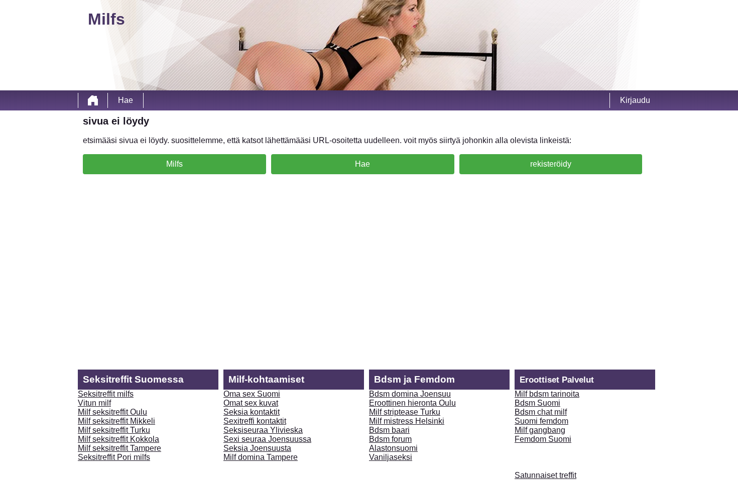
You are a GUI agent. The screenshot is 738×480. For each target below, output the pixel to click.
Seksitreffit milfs (106, 394)
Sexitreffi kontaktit (254, 421)
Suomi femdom (541, 421)
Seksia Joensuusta (257, 448)
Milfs (174, 164)
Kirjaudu (635, 100)
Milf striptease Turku (404, 412)
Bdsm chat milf (541, 412)
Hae (125, 100)
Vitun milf (94, 403)
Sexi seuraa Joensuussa (267, 439)
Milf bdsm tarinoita (547, 394)
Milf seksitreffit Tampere (119, 448)
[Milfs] (92, 100)
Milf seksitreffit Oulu (112, 412)
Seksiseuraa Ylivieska (263, 430)
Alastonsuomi (393, 448)
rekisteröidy (550, 164)
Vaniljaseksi (390, 457)
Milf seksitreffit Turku (114, 430)
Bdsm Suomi (537, 403)
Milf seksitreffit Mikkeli (116, 421)
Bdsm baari (389, 430)
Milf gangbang (540, 430)
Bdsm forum (390, 439)
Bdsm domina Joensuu (410, 394)
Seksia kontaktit (251, 412)
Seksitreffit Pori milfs (114, 457)
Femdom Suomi (543, 439)
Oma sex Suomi (251, 394)
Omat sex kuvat (250, 403)
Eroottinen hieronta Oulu (412, 403)
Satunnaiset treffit (545, 475)
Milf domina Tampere (260, 457)
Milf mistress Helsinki (406, 421)
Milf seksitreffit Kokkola (118, 439)
